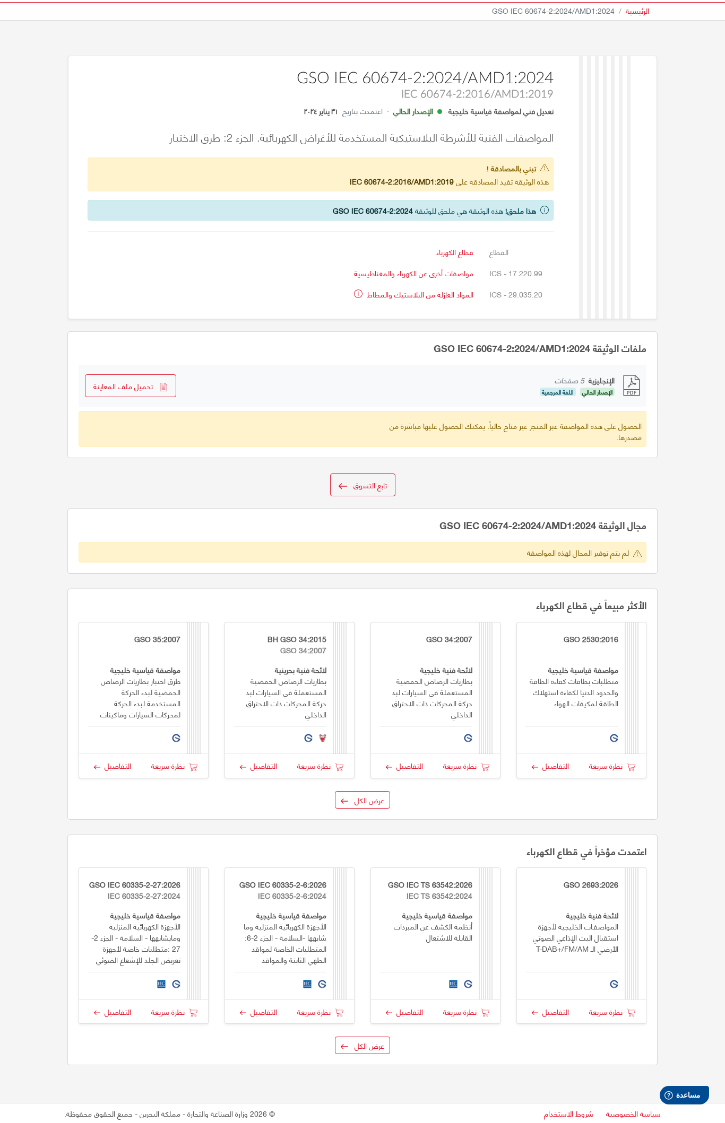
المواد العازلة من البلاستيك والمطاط (419, 294)
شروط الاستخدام (568, 1113)
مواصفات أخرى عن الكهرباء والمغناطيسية (413, 272)
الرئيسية (637, 10)
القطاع (498, 251)
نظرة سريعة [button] (608, 765)
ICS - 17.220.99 (515, 272)
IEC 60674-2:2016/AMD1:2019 (402, 181)
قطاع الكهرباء (454, 251)
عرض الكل (366, 799)
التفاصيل (553, 765)
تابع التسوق (367, 485)
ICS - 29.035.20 (515, 294)
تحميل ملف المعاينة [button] (126, 385)
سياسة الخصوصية (633, 1113)
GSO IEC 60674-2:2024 (373, 210)
